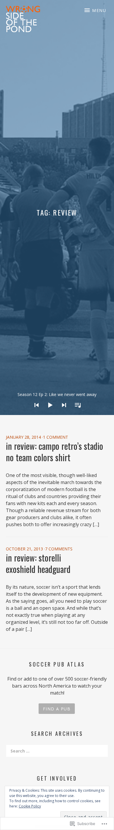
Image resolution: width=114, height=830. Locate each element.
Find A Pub (56, 709)
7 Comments (58, 549)
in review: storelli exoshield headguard (38, 563)
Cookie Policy (30, 806)
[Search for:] (57, 751)
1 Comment (55, 437)
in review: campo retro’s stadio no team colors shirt (54, 451)
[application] (57, 400)
